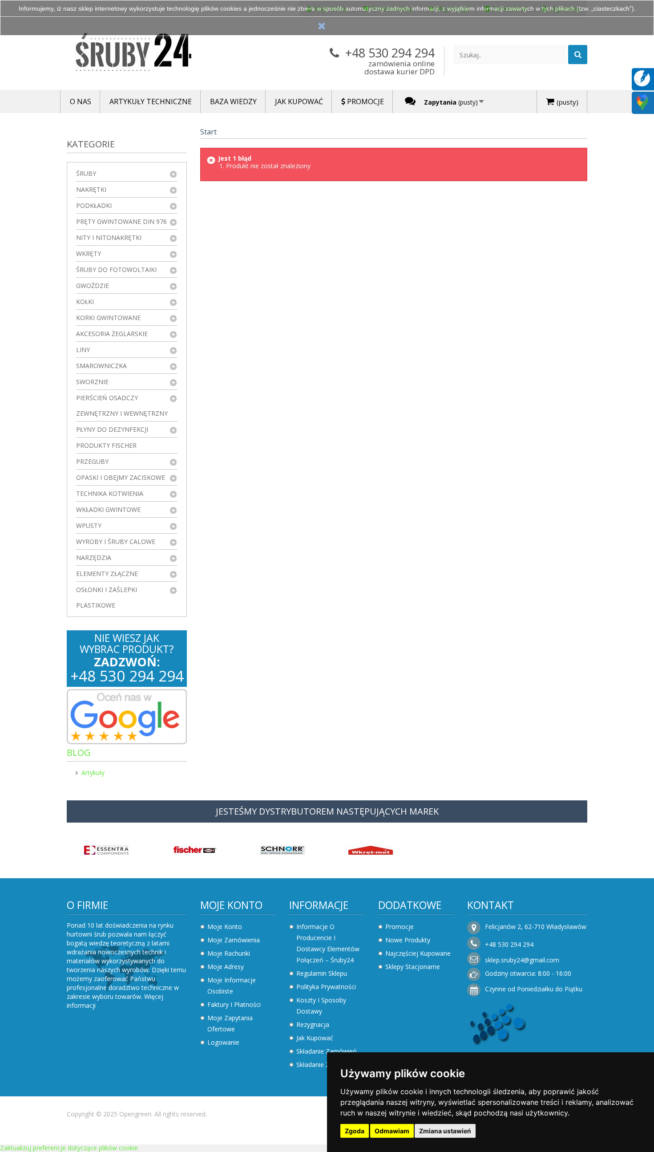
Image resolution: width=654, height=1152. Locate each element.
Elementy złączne (107, 573)
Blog (79, 752)
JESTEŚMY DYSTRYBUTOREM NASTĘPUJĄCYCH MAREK (327, 811)
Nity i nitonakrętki (108, 237)
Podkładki (94, 205)
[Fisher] (194, 849)
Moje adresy (225, 966)
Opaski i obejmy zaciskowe (120, 477)
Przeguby (92, 461)
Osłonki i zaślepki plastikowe (106, 597)
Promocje (399, 926)
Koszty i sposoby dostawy (321, 1005)
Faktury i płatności (234, 1004)
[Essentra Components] (106, 849)
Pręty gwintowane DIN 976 (121, 221)
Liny (83, 349)
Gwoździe (92, 285)
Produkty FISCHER (106, 445)
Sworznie (92, 381)
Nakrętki (91, 189)
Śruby (86, 173)
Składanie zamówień (326, 1051)
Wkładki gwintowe (108, 509)
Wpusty (88, 525)
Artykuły (93, 772)
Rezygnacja (312, 1024)
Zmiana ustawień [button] (445, 1131)
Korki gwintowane (108, 317)
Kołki (85, 301)
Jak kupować (314, 1038)
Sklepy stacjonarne (412, 966)
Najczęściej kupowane (418, 953)
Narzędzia (93, 557)
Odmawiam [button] (392, 1131)
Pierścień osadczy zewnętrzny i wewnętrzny (122, 405)
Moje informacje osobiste (231, 985)
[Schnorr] (282, 849)
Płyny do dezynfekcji (112, 429)
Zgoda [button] (354, 1131)
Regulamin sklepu (321, 973)
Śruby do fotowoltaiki (116, 269)
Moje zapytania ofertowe (230, 1023)
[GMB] (642, 101)
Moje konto (231, 905)
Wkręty (88, 253)
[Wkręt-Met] (371, 849)
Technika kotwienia (109, 493)
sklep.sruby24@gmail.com (522, 960)
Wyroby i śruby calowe (115, 541)
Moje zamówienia (233, 940)
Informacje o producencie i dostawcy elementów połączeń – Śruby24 (327, 943)
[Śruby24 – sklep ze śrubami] (149, 54)
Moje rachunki (228, 953)
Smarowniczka (101, 365)
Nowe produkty (407, 940)
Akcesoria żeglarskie (112, 333)
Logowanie (223, 1042)
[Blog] (642, 77)
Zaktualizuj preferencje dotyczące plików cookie (69, 1148)
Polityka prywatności (326, 986)
